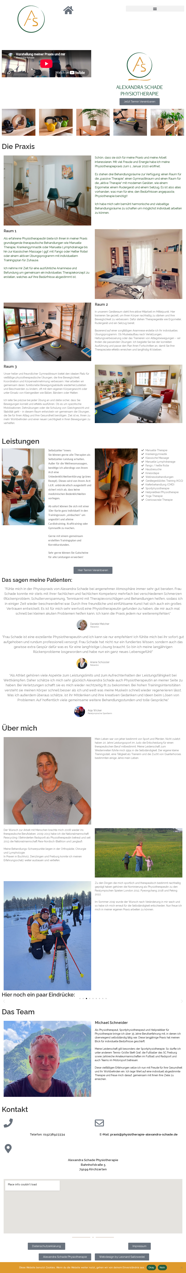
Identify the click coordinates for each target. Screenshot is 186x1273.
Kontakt (15, 1109)
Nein (162, 1267)
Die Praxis (18, 146)
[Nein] (181, 1267)
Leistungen (20, 441)
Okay (151, 1267)
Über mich (19, 728)
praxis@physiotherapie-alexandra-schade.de (144, 1134)
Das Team (18, 1012)
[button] (155, 9)
